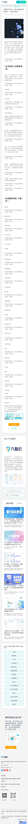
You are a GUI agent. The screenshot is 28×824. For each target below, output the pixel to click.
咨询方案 (14, 428)
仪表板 (14, 704)
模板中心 (6, 784)
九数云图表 (14, 663)
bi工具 (14, 659)
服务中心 (2, 784)
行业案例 (10, 784)
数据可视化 (14, 667)
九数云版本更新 (14, 689)
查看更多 (19, 503)
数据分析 (10, 778)
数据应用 (18, 778)
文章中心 (6, 789)
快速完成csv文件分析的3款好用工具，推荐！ (17, 491)
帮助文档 (14, 784)
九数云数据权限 (14, 685)
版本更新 (14, 674)
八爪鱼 (2, 813)
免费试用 (21, 2)
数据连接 (2, 778)
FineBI (19, 811)
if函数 (14, 652)
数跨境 (22, 811)
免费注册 (14, 424)
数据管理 (6, 778)
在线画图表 (14, 678)
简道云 (14, 682)
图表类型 (14, 655)
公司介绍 (2, 789)
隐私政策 (18, 784)
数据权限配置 (14, 670)
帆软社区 (11, 811)
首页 (3, 5)
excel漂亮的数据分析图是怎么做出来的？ (15, 495)
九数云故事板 (14, 700)
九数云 (14, 693)
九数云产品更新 (14, 696)
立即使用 (11, 747)
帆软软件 (7, 811)
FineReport (16, 811)
